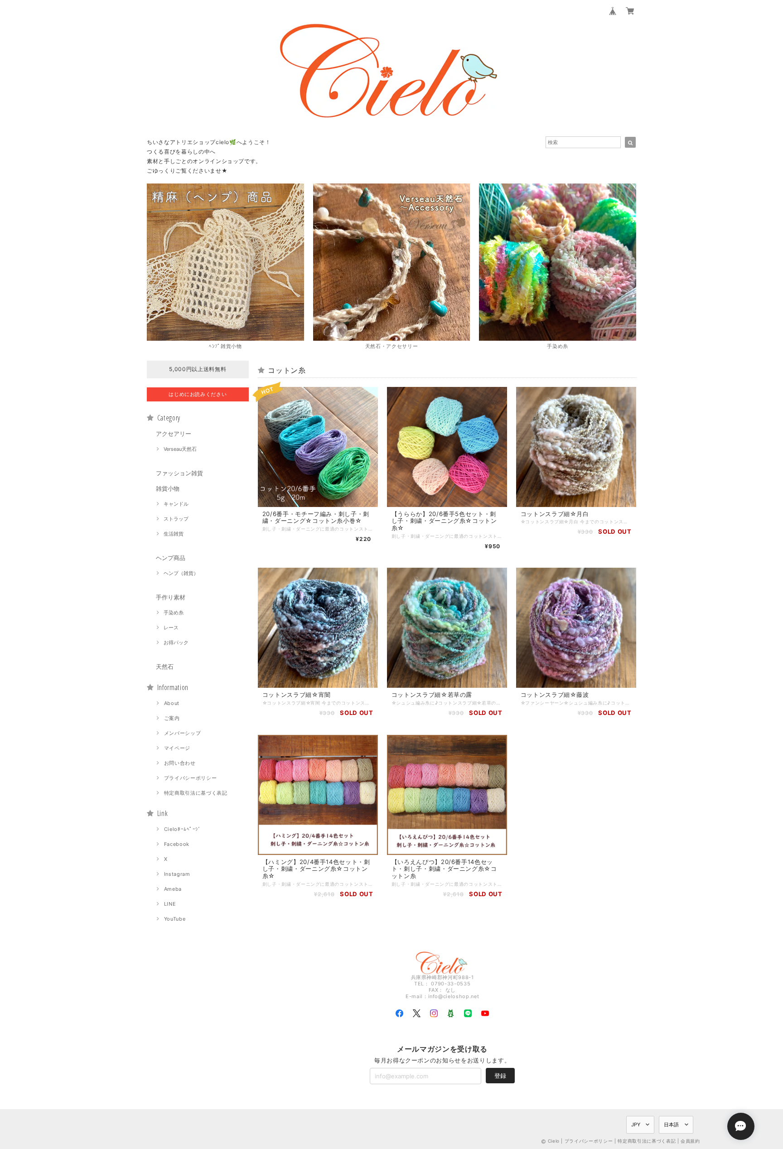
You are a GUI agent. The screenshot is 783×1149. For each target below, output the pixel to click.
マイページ (177, 748)
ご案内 (172, 718)
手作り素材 (170, 597)
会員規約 (690, 1141)
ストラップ (176, 519)
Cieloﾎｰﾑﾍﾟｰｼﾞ (182, 829)
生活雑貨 (174, 534)
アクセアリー (173, 433)
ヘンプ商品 (170, 557)
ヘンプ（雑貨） (181, 573)
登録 (500, 1075)
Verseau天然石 (180, 449)
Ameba (173, 889)
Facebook (176, 844)
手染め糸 (174, 612)
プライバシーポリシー (190, 778)
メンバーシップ (182, 733)
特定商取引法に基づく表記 (195, 793)
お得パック (176, 642)
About (171, 703)
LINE (170, 904)
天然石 (165, 666)
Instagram (177, 874)
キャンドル (176, 504)
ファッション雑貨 (179, 473)
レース (171, 627)
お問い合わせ (180, 763)
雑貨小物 (167, 488)
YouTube (175, 919)
